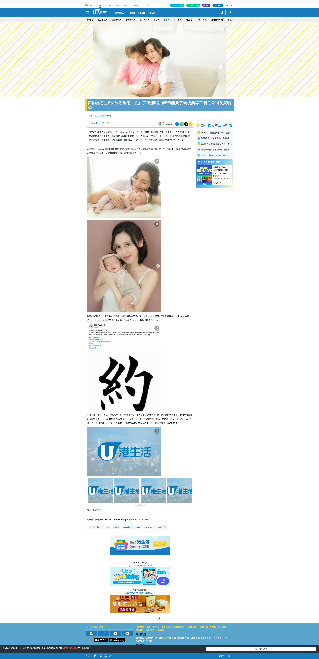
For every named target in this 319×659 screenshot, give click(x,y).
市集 (148, 626)
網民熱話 (128, 527)
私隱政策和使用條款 (70, 648)
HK (100, 5)
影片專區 (177, 19)
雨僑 (107, 527)
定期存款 (151, 13)
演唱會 (90, 19)
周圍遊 (189, 19)
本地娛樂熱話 (95, 527)
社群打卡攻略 (194, 5)
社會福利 (160, 630)
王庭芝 (94, 122)
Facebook (149, 527)
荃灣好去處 (203, 626)
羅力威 (117, 527)
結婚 (138, 527)
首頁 (90, 115)
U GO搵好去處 (178, 5)
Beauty (126, 5)
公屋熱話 (131, 13)
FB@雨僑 (97, 510)
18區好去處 (201, 19)
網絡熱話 (162, 527)
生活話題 (99, 115)
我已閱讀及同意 (261, 649)
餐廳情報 (140, 630)
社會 (224, 626)
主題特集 (232, 19)
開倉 (154, 626)
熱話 (109, 115)
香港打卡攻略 (217, 19)
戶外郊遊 (150, 630)
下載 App (219, 5)
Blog (136, 5)
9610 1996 (143, 519)
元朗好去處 (191, 626)
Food (117, 5)
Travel (108, 5)
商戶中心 (206, 5)
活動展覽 (140, 626)
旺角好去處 (215, 626)
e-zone (145, 5)
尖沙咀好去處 (163, 626)
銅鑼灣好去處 (177, 626)
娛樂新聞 (141, 13)
